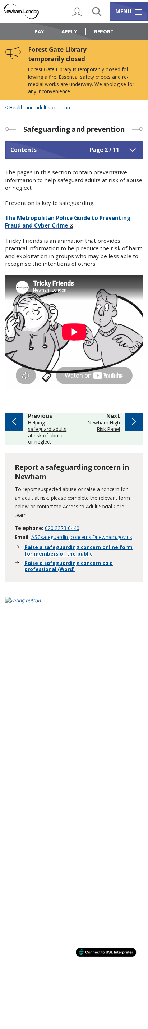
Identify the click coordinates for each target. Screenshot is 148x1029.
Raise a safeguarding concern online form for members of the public (78, 550)
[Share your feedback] (74, 605)
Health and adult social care (40, 107)
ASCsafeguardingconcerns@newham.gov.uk (81, 537)
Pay (39, 31)
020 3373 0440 (62, 528)
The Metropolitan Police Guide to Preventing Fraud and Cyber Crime (67, 221)
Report (104, 31)
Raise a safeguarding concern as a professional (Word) (68, 566)
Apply (69, 31)
